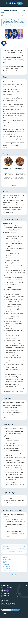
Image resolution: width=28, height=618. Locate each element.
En (26, 585)
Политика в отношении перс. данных (9, 604)
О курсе (5, 557)
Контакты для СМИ (5, 600)
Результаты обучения (8, 568)
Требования (6, 564)
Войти (20, 3)
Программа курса (7, 566)
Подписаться (15, 609)
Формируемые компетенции (10, 570)
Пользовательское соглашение (8, 603)
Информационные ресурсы (9, 562)
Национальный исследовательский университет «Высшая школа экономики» (16, 43)
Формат (5, 561)
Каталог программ (5, 595)
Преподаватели (7, 559)
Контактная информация (6, 601)
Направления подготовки (7, 596)
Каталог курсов (5, 593)
